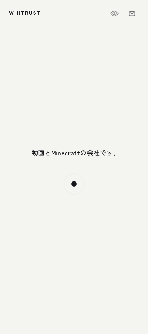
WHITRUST (25, 13)
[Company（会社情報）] (114, 13)
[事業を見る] (74, 184)
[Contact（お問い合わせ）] (132, 13)
